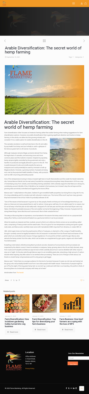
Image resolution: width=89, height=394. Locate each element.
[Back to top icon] (81, 388)
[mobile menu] (74, 3)
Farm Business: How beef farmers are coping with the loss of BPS (71, 321)
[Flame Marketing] (4, 3)
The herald (20, 272)
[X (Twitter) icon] (69, 388)
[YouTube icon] (71, 388)
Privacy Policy (29, 368)
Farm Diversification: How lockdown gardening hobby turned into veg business (17, 323)
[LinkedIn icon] (74, 388)
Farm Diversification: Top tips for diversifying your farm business (44, 321)
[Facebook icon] (66, 388)
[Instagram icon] (76, 388)
